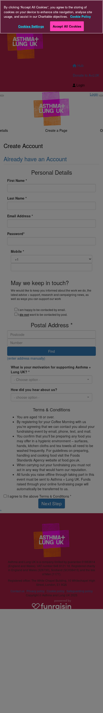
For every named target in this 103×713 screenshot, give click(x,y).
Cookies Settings (31, 26)
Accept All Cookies (67, 26)
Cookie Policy (80, 16)
